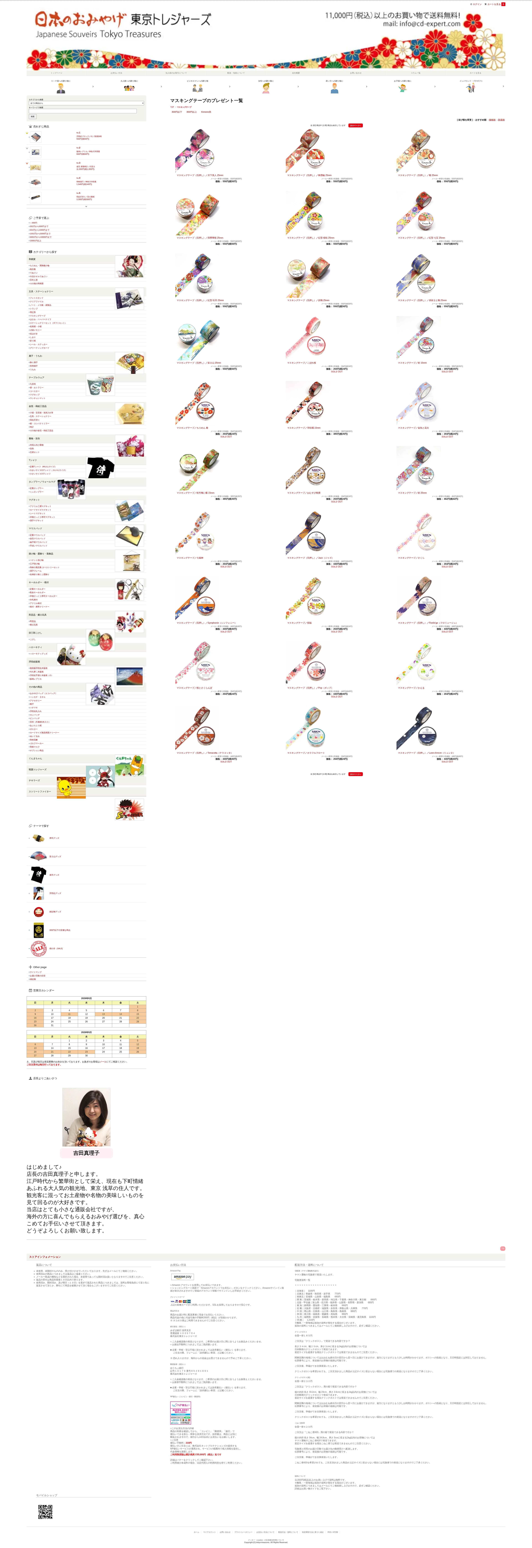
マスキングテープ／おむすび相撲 (303, 493)
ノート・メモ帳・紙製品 (40, 305)
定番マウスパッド (37, 535)
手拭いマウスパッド (38, 546)
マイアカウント (209, 1532)
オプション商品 (37, 750)
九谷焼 (33, 384)
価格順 (492, 120)
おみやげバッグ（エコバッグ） (43, 693)
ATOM (335, 1532)
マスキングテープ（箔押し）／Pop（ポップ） (310, 688)
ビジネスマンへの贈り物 (197, 81)
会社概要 (296, 73)
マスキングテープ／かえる (411, 688)
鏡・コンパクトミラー (39, 423)
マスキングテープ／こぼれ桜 (301, 363)
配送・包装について (236, 73)
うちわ (33, 369)
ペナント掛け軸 (37, 560)
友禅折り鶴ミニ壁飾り (39, 574)
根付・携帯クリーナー (39, 607)
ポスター (34, 729)
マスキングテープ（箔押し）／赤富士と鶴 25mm (422, 300)
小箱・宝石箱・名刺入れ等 (41, 413)
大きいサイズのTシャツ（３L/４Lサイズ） (48, 470)
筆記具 (33, 312)
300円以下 (177, 112)
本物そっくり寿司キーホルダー (43, 596)
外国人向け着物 (37, 445)
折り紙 (33, 341)
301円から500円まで (39, 226)
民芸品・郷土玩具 (38, 615)
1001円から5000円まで (40, 233)
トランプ (34, 309)
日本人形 (34, 280)
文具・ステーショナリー (41, 291)
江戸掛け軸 (35, 564)
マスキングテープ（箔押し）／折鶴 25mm (308, 300)
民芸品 (33, 621)
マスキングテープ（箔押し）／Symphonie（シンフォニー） (207, 623)
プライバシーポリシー (243, 1532)
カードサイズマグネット (40, 510)
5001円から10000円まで (41, 237)
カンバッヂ (35, 715)
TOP (172, 107)
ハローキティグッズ (38, 654)
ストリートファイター (40, 791)
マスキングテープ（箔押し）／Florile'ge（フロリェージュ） (428, 623)
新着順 (501, 120)
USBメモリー (36, 330)
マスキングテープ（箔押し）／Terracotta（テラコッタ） (205, 753)
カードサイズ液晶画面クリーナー (44, 732)
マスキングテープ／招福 (299, 623)
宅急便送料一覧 (302, 1280)
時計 (32, 427)
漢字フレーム (36, 571)
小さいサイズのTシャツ (40, 474)
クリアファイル (37, 301)
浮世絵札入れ (36, 711)
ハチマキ (34, 707)
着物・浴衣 (34, 438)
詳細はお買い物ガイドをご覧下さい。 (313, 1488)
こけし (33, 639)
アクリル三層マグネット (40, 506)
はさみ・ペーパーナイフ (40, 319)
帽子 (32, 704)
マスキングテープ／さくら (411, 558)
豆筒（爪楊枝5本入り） (40, 722)
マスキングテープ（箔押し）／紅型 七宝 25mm (421, 238)
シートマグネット (37, 513)
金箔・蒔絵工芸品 (38, 406)
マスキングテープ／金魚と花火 (413, 428)
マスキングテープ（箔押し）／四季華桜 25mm (200, 238)
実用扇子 (34, 366)
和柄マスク (35, 747)
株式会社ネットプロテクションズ (209, 1446)
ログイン (477, 4)
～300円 (33, 223)
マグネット (34, 500)
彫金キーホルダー (37, 592)
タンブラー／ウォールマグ (42, 482)
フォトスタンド (37, 298)
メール (103, 1062)
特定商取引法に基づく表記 (313, 1532)
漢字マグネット (37, 520)
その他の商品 (35, 687)
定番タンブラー (37, 488)
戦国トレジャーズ (38, 769)
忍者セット (35, 452)
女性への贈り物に (266, 81)
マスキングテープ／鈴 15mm (412, 363)
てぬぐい (34, 273)
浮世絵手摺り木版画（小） (41, 675)
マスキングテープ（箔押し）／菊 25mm (418, 175)
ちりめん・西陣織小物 (39, 265)
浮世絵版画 (34, 661)
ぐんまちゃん (35, 758)
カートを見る (495, 4)
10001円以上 (35, 241)
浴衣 (32, 448)
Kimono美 (206, 112)
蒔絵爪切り (35, 420)
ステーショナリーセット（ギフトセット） (48, 323)
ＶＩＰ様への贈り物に (61, 81)
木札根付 (34, 600)
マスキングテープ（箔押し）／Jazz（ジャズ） (310, 558)
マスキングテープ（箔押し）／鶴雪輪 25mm (309, 175)
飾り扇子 (34, 362)
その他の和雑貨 (37, 283)
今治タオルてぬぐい (38, 276)
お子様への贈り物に (402, 81)
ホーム (196, 1532)
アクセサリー (36, 700)
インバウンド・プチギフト (471, 81)
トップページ (56, 73)
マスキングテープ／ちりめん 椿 (192, 428)
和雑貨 (32, 259)
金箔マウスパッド (37, 538)
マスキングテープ (184, 107)
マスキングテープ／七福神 (190, 558)
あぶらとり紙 (36, 725)
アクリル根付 (36, 603)
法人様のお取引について (176, 73)
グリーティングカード (39, 348)
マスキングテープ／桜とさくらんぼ (194, 688)
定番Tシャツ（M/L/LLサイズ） (43, 466)
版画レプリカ (36, 679)
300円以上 (191, 112)
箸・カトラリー (37, 387)
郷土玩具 (34, 625)
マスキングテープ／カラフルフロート (306, 753)
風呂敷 (33, 269)
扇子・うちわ (35, 356)
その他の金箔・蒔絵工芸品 (41, 430)
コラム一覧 (415, 73)
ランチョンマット (37, 398)
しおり (33, 337)
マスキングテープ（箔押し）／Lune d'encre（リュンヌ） (426, 753)
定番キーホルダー (37, 589)
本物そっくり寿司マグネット (42, 517)
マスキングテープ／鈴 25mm (412, 493)
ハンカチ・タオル (37, 697)
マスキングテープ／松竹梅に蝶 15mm (195, 493)
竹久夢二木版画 (37, 672)
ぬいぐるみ (35, 736)
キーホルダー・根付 (39, 582)
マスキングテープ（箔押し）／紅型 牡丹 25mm (200, 300)
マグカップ (35, 395)
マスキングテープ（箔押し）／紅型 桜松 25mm (310, 238)
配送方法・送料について (288, 1532)
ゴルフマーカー (37, 743)
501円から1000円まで (39, 230)
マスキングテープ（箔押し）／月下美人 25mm (200, 175)
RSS (329, 1532)
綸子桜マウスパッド (38, 542)
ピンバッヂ (35, 718)
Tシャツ (33, 460)
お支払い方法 (116, 73)
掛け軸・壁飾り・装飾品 (41, 554)
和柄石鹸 (34, 740)
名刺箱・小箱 (36, 326)
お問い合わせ (356, 73)
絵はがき (34, 334)
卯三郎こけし (35, 633)
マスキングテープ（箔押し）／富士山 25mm (199, 363)
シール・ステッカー (38, 344)
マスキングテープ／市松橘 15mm (303, 428)
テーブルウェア (36, 377)
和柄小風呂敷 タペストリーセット (45, 567)
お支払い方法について (265, 1532)
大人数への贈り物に (129, 81)
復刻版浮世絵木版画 (38, 668)
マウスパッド (35, 528)
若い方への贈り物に (334, 81)
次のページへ (355, 125)
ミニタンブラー (37, 492)
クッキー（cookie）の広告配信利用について (266, 1540)
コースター (35, 391)
